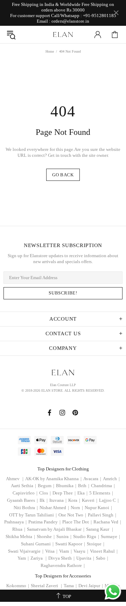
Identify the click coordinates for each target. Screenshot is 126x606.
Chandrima (103, 485)
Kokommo (17, 585)
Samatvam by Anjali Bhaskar (55, 529)
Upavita (85, 558)
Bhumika (66, 485)
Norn (77, 507)
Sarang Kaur (99, 529)
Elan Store (63, 34)
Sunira (63, 536)
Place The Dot (77, 521)
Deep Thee (64, 493)
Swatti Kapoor (70, 543)
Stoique (95, 543)
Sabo (102, 558)
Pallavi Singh (102, 514)
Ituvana (57, 500)
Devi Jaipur (90, 585)
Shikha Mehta (20, 536)
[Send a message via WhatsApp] (112, 591)
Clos (45, 493)
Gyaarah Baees (22, 500)
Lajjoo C (109, 500)
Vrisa (51, 551)
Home (50, 51)
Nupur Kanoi (98, 507)
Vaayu (81, 551)
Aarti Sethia (23, 485)
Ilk (44, 500)
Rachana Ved (107, 521)
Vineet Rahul (104, 551)
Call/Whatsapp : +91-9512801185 (83, 15)
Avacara (92, 478)
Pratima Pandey (44, 521)
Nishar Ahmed (54, 507)
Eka (82, 493)
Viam (65, 551)
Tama (70, 585)
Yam (23, 558)
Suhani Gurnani (37, 543)
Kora (74, 500)
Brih (83, 485)
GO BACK (63, 174)
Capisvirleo (25, 493)
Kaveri (89, 500)
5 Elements (101, 493)
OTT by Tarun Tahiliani (33, 514)
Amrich (111, 478)
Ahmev (14, 478)
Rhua (18, 529)
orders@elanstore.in (70, 21)
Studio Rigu (86, 536)
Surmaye (110, 536)
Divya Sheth (61, 558)
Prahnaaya (15, 521)
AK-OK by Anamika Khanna (53, 478)
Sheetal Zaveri (46, 585)
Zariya (38, 558)
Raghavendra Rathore (63, 565)
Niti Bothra (26, 507)
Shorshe (46, 536)
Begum (46, 485)
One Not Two (72, 514)
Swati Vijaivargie (25, 551)
